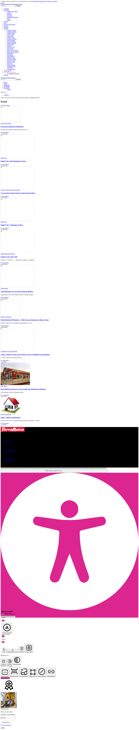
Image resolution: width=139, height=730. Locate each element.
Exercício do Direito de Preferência (12, 126)
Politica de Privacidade (39, 1)
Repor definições (5, 678)
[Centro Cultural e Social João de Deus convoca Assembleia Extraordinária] (17, 350)
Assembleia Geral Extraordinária (9, 351)
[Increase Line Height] (3, 636)
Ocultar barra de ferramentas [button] (8, 616)
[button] (2, 2)
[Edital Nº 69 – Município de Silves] (17, 220)
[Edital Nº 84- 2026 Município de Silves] (17, 156)
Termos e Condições (52, 1)
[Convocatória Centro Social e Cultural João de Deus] (17, 188)
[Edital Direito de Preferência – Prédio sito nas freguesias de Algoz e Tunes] (10, 315)
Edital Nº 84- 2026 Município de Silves (13, 161)
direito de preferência (6, 123)
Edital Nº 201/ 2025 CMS (9, 257)
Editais (8, 105)
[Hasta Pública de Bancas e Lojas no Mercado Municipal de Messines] (15, 384)
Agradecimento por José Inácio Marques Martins (17, 291)
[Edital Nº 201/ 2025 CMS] (17, 252)
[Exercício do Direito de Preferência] (10, 122)
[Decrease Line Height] (3, 642)
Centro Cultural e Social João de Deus (10, 190)
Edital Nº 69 (4, 222)
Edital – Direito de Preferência (11, 417)
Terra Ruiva (6, 132)
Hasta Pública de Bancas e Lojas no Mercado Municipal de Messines (23, 389)
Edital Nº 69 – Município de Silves (12, 225)
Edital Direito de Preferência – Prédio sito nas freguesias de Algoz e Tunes (25, 320)
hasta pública (4, 386)
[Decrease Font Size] (3, 620)
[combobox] (54, 470)
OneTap (13, 614)
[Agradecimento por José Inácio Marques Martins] (17, 287)
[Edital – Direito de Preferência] (10, 413)
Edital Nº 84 (4, 158)
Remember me (6, 722)
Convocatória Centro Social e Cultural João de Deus (18, 193)
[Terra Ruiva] (12, 4)
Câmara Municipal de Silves (8, 254)
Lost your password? (6, 725)
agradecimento (4, 288)
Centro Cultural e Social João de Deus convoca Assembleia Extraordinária (25, 354)
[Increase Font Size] (3, 615)
